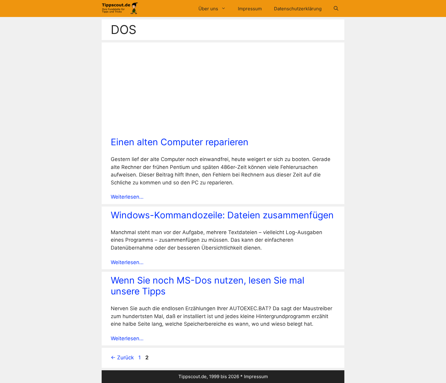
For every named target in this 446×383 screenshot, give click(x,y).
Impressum (250, 9)
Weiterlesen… (127, 197)
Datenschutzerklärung (298, 9)
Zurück (122, 357)
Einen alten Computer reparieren (179, 141)
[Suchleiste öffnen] (336, 8)
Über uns (208, 9)
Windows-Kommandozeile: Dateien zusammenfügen (222, 215)
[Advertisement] (223, 91)
